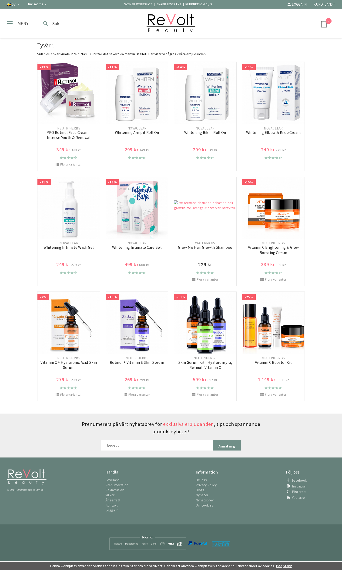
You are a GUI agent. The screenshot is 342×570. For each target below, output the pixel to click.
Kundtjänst (324, 4)
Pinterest (299, 492)
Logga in (299, 4)
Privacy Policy (206, 485)
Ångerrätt (113, 500)
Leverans (112, 480)
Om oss (201, 480)
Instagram (299, 486)
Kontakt (111, 505)
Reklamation (114, 490)
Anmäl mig (226, 446)
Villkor (110, 495)
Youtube (298, 497)
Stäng (287, 566)
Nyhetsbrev (205, 500)
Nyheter (202, 495)
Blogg (200, 490)
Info (279, 566)
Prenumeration (116, 485)
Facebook (299, 480)
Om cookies (204, 505)
